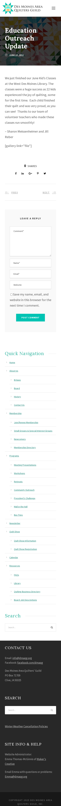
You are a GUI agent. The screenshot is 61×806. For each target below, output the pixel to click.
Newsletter (14, 523)
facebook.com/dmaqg (30, 662)
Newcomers (20, 439)
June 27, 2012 (17, 55)
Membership (15, 413)
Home (12, 362)
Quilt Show (14, 531)
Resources (14, 565)
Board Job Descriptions (25, 599)
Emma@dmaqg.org (16, 776)
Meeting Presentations (25, 464)
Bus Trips (18, 514)
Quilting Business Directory (27, 591)
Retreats (18, 481)
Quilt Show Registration (25, 549)
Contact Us (19, 404)
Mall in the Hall (20, 506)
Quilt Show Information (25, 540)
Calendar (13, 557)
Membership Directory (25, 447)
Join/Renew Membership (26, 422)
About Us (13, 370)
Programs (14, 455)
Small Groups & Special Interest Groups (33, 430)
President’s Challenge (24, 498)
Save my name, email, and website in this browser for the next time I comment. (30, 299)
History (17, 396)
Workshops (19, 473)
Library (17, 583)
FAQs (16, 574)
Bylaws (17, 379)
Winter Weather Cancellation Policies (26, 726)
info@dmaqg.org (22, 658)
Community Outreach (24, 489)
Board (17, 388)
